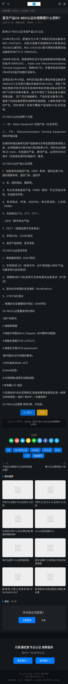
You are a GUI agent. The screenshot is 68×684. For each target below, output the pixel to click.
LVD (27, 455)
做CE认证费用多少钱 (55, 466)
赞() (38, 22)
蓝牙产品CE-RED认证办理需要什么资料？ (32, 18)
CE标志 (35, 450)
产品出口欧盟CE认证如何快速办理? (17, 468)
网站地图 (45, 674)
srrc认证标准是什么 (44, 531)
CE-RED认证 (21, 450)
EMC (57, 450)
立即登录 (26, 620)
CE (8, 450)
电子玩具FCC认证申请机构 (15, 560)
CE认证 (34, 4)
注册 (43, 620)
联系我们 (22, 660)
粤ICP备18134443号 (34, 676)
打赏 (42, 412)
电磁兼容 (38, 455)
